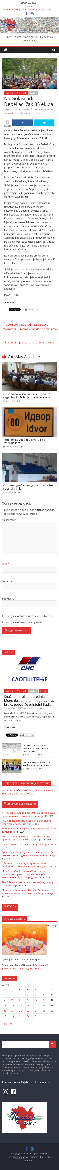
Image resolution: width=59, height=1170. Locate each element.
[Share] (22, 122)
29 (20, 1016)
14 (12, 1005)
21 (12, 1010)
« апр (4, 1023)
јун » (11, 1023)
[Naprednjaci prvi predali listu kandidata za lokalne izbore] (11, 761)
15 (20, 1005)
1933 (13, 968)
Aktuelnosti (21, 93)
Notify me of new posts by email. (23, 622)
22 (20, 1010)
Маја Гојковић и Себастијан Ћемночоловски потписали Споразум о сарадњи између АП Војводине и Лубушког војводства (25, 874)
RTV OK (11, 906)
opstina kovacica (36, 113)
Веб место (8, 598)
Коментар (9, 519)
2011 (42, 968)
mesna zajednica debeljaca (15, 113)
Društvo (33, 93)
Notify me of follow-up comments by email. (29, 616)
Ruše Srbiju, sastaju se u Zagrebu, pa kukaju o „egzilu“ (28, 9)
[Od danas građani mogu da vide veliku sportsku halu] (29, 455)
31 (36, 1016)
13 (4, 1005)
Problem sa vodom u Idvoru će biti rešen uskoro (25, 441)
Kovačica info (27, 109)
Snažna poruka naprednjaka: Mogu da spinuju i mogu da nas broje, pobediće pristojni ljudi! (29, 700)
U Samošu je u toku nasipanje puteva (31, 342)
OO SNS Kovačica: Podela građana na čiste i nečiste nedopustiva (35, 748)
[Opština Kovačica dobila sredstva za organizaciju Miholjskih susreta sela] (29, 363)
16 (28, 1005)
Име (5, 563)
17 (36, 1005)
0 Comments (43, 109)
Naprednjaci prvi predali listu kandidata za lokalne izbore (37, 764)
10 (36, 1000)
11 (44, 1000)
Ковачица (41, 965)
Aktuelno (9, 93)
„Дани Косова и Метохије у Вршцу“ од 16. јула (25, 844)
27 (4, 1016)
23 (28, 1010)
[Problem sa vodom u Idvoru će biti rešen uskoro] (29, 409)
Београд (24, 968)
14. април (34, 968)
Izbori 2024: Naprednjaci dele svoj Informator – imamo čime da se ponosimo (29, 327)
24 (36, 1010)
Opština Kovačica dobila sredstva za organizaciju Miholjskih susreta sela (26, 395)
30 (28, 1016)
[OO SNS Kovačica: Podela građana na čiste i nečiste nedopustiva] (11, 744)
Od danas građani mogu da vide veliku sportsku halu (28, 486)
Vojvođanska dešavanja (21, 804)
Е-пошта (8, 581)
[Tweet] (44, 122)
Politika (43, 691)
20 (4, 1010)
